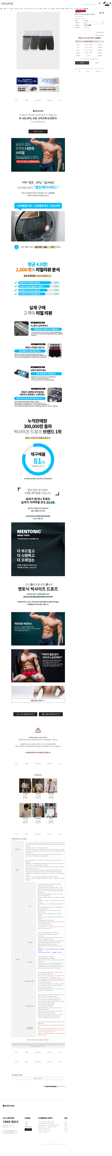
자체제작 (4, 8)
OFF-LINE (76, 8)
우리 (65, 1128)
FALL (81, 8)
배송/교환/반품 (37, 100)
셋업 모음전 (52, 8)
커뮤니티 (71, 8)
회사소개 (26, 1121)
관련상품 (26, 100)
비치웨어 (45, 8)
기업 (65, 1127)
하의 (37, 8)
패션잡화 (62, 8)
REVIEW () (98, 71)
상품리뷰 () (49, 100)
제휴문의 (29, 1129)
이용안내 (26, 1123)
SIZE (79, 71)
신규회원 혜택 (85, 8)
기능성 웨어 (58, 8)
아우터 (31, 8)
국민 (65, 1125)
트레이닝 (40, 8)
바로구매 (82, 62)
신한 (65, 1121)
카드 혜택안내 (86, 27)
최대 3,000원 (86, 25)
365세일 (67, 8)
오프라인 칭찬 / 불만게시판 (10, 1131)
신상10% (11, 8)
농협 (65, 1123)
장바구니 (97, 63)
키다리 (26, 8)
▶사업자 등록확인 (54, 1125)
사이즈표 (16, 100)
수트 (48, 8)
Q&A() (60, 100)
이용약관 (26, 1125)
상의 (34, 8)
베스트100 (16, 8)
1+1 (8, 8)
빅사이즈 (21, 8)
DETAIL (88, 71)
